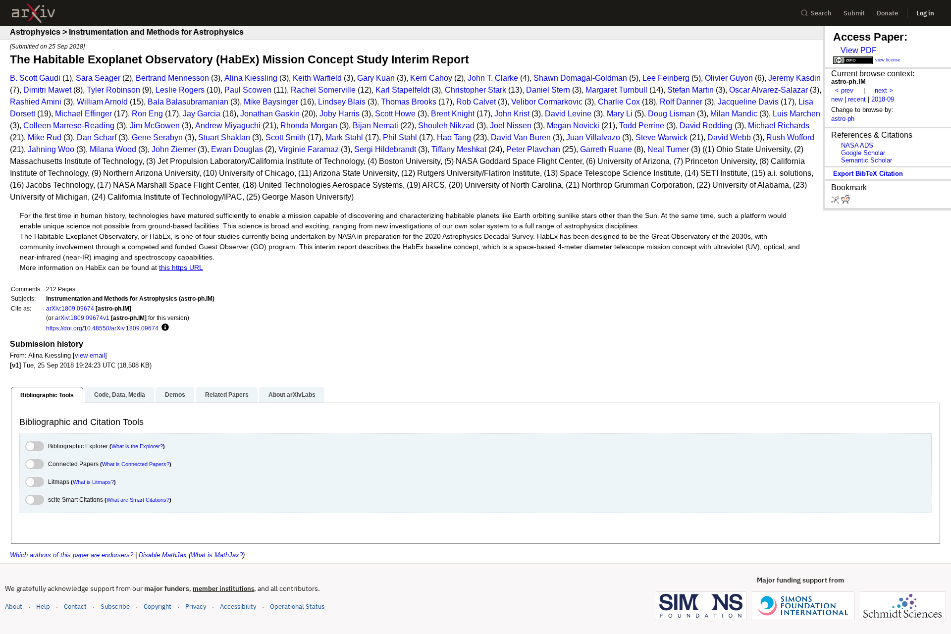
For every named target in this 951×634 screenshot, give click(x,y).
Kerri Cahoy (431, 78)
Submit (854, 13)
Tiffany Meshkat (458, 149)
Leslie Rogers (180, 90)
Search (821, 13)
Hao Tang (454, 137)
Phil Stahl (400, 137)
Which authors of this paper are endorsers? (71, 555)
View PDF (859, 50)
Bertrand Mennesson (172, 78)
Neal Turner (668, 149)
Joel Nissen (510, 125)
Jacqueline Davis (748, 102)
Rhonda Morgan (308, 125)
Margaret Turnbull (616, 90)
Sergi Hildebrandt (385, 149)
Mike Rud (44, 137)
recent (857, 99)
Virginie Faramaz (308, 149)
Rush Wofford (790, 137)
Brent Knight (453, 113)
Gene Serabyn (157, 137)
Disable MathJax (163, 555)
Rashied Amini (35, 102)
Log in (925, 13)
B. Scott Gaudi (35, 78)
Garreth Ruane (606, 149)
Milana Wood (113, 149)
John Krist (511, 113)
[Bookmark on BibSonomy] (836, 201)
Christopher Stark (475, 90)
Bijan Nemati (375, 125)
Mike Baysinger (271, 102)
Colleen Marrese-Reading (68, 125)
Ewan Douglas (237, 149)
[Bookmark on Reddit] (845, 201)
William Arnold (102, 102)
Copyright (157, 606)
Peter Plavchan (533, 149)
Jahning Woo (51, 149)
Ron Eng (147, 113)
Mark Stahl (344, 137)
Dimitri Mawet (47, 90)
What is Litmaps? (93, 482)
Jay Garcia (201, 113)
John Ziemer (174, 149)
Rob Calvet (476, 102)
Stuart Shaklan (224, 137)
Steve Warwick (661, 137)
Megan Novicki (573, 125)
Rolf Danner (681, 102)
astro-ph (842, 118)
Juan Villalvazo (593, 137)
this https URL (181, 267)
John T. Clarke (493, 78)
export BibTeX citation (868, 173)
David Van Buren (521, 137)
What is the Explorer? (137, 446)
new (837, 99)
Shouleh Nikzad (446, 125)
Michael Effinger (83, 113)
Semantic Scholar (866, 160)
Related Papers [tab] (227, 394)
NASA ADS (857, 145)
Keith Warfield (317, 78)
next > (884, 90)
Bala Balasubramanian (188, 102)
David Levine (568, 113)
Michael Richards (778, 125)
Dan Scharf (96, 137)
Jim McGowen (155, 125)
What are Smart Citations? (137, 500)
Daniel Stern (548, 90)
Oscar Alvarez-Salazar (768, 90)
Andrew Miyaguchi (228, 125)
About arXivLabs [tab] (292, 394)
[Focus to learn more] (163, 327)
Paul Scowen (247, 90)
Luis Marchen (796, 113)
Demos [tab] (175, 394)
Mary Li (620, 113)
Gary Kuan (376, 78)
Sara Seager (98, 78)
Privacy (195, 606)
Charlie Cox (619, 102)
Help (43, 606)
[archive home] (33, 13)
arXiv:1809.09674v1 (82, 318)
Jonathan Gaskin (270, 113)
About (13, 606)
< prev (844, 90)
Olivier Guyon (729, 78)
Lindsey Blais (342, 102)
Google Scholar (863, 153)
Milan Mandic (733, 113)
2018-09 (882, 99)
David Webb (729, 137)
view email (90, 355)
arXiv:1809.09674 (70, 308)
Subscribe (115, 606)
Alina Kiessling (250, 78)
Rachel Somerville (323, 90)
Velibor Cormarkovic (546, 102)
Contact (75, 606)
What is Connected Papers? (135, 464)
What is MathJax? (217, 555)
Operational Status (297, 606)
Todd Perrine (641, 125)
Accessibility (238, 606)
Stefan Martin (690, 90)
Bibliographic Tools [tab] (47, 395)
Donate (887, 13)
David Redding (706, 125)
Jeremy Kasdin (794, 78)
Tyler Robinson (113, 90)
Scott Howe (395, 113)
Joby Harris (339, 113)
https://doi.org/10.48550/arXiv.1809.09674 (102, 328)
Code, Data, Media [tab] (119, 394)
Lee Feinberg (665, 78)
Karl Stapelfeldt (402, 90)
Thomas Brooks (408, 102)
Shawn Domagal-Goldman (580, 78)
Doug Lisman (671, 113)
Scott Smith (285, 137)
